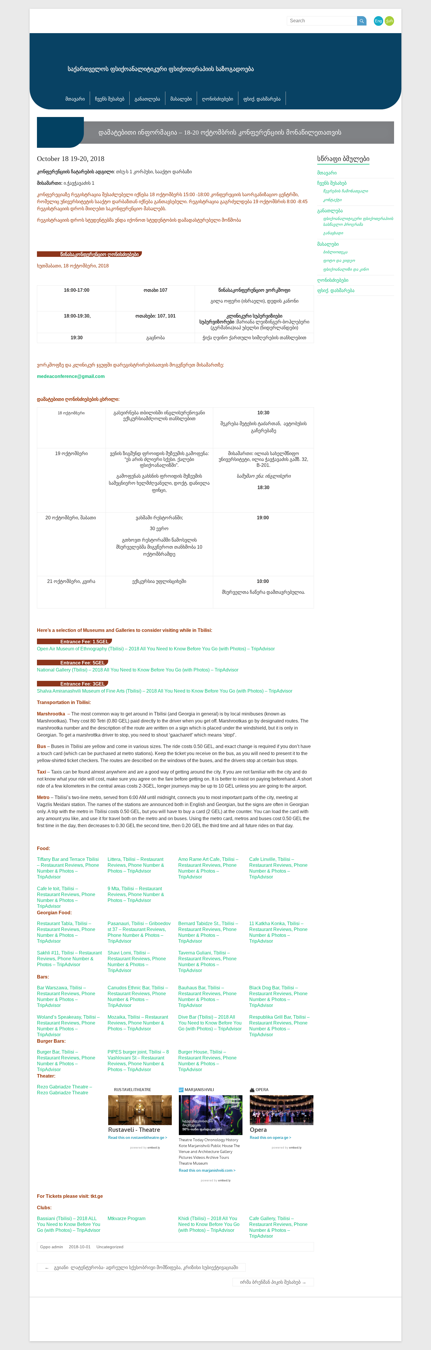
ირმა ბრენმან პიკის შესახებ (273, 1282)
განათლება (147, 98)
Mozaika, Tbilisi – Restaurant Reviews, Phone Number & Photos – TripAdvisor (138, 1023)
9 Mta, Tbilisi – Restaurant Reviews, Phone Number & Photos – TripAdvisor (136, 894)
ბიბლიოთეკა (335, 252)
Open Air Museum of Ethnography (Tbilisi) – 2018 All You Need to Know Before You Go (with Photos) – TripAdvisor (156, 648)
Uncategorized (109, 1246)
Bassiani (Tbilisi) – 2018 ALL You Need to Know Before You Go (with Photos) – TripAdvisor (68, 1224)
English (381, 21)
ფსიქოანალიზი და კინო (346, 269)
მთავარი (75, 98)
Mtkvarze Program (126, 1218)
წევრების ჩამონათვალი (345, 191)
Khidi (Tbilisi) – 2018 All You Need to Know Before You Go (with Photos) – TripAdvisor (209, 1224)
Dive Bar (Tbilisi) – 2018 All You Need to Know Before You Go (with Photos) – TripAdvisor (210, 1023)
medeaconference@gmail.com (71, 376)
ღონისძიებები (217, 98)
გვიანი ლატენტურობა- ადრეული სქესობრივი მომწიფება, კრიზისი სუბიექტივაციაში (141, 1267)
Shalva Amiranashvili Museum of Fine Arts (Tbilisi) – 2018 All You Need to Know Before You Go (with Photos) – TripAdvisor (164, 690)
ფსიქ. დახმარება (262, 98)
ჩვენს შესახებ (109, 98)
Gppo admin (51, 1246)
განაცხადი (333, 233)
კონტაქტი (332, 200)
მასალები (181, 98)
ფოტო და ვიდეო (339, 260)
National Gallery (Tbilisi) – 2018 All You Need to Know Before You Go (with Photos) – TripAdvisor (137, 669)
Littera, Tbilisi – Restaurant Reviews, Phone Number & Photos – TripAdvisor (136, 865)
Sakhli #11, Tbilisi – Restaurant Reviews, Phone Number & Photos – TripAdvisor (69, 958)
